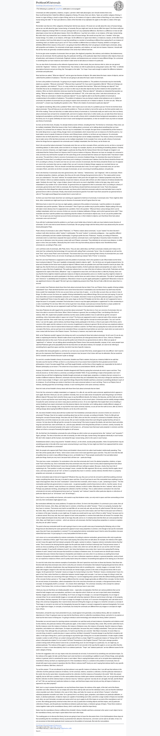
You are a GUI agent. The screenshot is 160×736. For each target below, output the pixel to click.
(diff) (70, 728)
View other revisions (56, 727)
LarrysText (58, 9)
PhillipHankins (64, 728)
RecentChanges (48, 5)
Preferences (57, 5)
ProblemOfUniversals (48, 2)
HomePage (39, 5)
